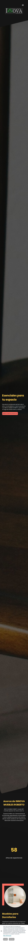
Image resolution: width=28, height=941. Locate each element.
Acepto (5, 939)
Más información (7, 935)
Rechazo (11, 939)
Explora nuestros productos (10, 413)
